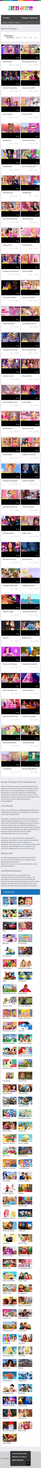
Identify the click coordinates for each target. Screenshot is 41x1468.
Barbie (18, 22)
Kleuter (11, 22)
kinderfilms (22, 846)
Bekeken (18, 37)
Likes (35, 37)
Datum (25, 37)
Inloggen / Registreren (30, 18)
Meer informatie (17, 1460)
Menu (7, 18)
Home (5, 22)
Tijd (31, 37)
